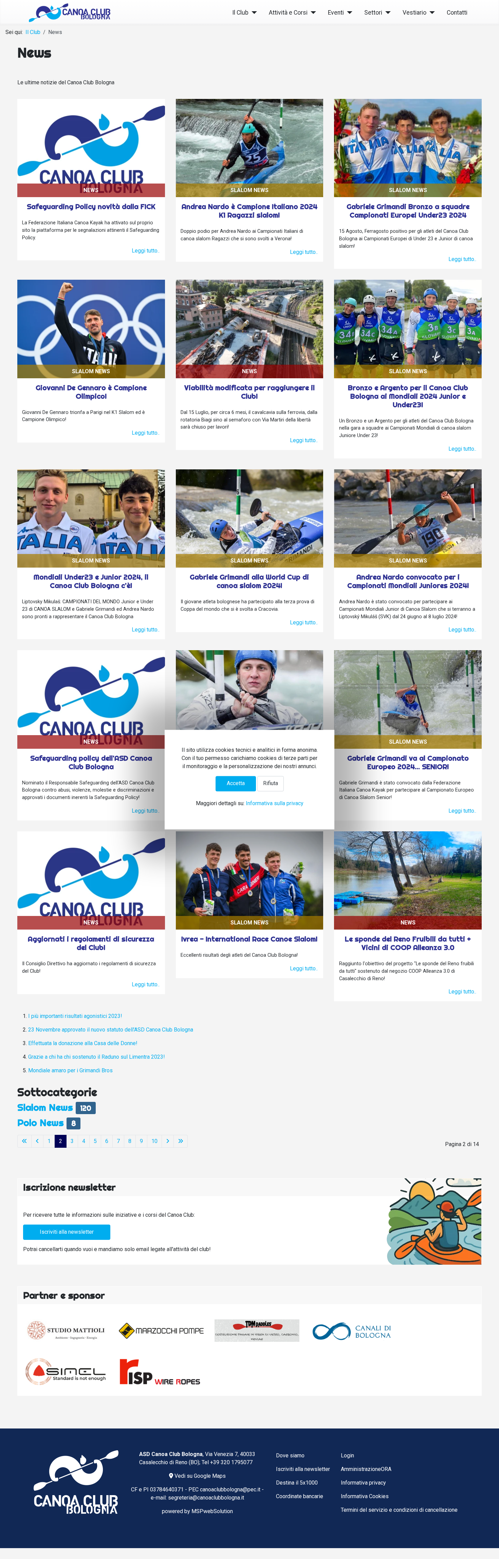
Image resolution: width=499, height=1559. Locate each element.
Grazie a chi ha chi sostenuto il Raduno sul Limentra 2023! (96, 1057)
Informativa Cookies (365, 1496)
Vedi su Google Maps (199, 1476)
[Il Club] (252, 12)
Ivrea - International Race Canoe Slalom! (249, 939)
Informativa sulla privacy (274, 803)
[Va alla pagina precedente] (37, 1141)
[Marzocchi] (161, 1331)
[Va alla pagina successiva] (168, 1141)
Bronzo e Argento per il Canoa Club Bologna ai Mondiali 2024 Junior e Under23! (408, 396)
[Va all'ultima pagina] (180, 1141)
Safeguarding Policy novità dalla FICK (91, 206)
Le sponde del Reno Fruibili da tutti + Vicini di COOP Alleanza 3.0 (408, 943)
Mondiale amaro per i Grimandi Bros (70, 1070)
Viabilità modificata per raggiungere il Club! (249, 391)
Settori (373, 12)
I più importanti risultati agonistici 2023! (75, 1016)
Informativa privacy (363, 1482)
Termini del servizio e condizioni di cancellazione (399, 1510)
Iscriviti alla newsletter (67, 1232)
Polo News (40, 1122)
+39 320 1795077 (231, 1462)
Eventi (336, 12)
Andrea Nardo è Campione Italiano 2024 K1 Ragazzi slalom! (249, 210)
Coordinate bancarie (299, 1496)
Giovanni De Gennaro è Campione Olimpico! (91, 391)
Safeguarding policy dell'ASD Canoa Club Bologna (91, 762)
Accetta (236, 783)
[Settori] (386, 12)
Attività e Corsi (288, 12)
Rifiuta (270, 783)
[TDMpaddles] (257, 1330)
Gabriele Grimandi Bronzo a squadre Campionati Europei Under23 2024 (408, 210)
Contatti (457, 12)
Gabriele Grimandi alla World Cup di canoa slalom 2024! (249, 581)
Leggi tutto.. (146, 250)
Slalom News (45, 1107)
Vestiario (414, 12)
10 (154, 1141)
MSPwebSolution (212, 1511)
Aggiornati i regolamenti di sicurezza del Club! (91, 943)
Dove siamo (290, 1455)
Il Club (240, 12)
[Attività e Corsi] (312, 12)
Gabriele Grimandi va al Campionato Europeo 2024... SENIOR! (408, 762)
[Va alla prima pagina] (24, 1141)
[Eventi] (348, 12)
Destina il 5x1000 (297, 1482)
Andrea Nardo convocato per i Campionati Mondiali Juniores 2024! (408, 581)
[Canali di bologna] (352, 1331)
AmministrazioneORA (366, 1469)
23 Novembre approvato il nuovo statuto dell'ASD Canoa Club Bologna (110, 1029)
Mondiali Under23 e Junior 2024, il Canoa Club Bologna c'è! (91, 581)
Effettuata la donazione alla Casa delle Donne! (82, 1043)
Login (347, 1455)
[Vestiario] (430, 12)
